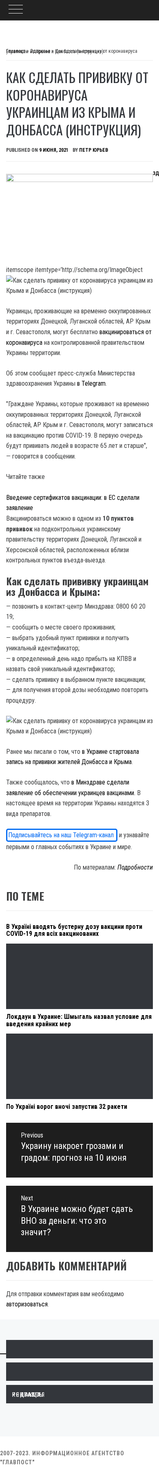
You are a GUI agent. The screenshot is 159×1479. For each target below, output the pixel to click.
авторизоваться (27, 1304)
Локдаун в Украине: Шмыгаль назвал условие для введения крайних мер (79, 1020)
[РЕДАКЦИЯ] (79, 1349)
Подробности (135, 867)
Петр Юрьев (93, 150)
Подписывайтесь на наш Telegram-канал (61, 835)
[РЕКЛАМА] (79, 1371)
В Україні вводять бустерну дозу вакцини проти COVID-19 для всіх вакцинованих (74, 930)
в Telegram (91, 383)
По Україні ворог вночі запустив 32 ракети (66, 1106)
